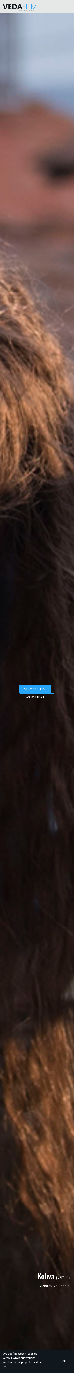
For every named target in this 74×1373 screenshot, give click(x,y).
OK (64, 1362)
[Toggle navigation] (67, 6)
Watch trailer (37, 697)
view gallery (34, 689)
